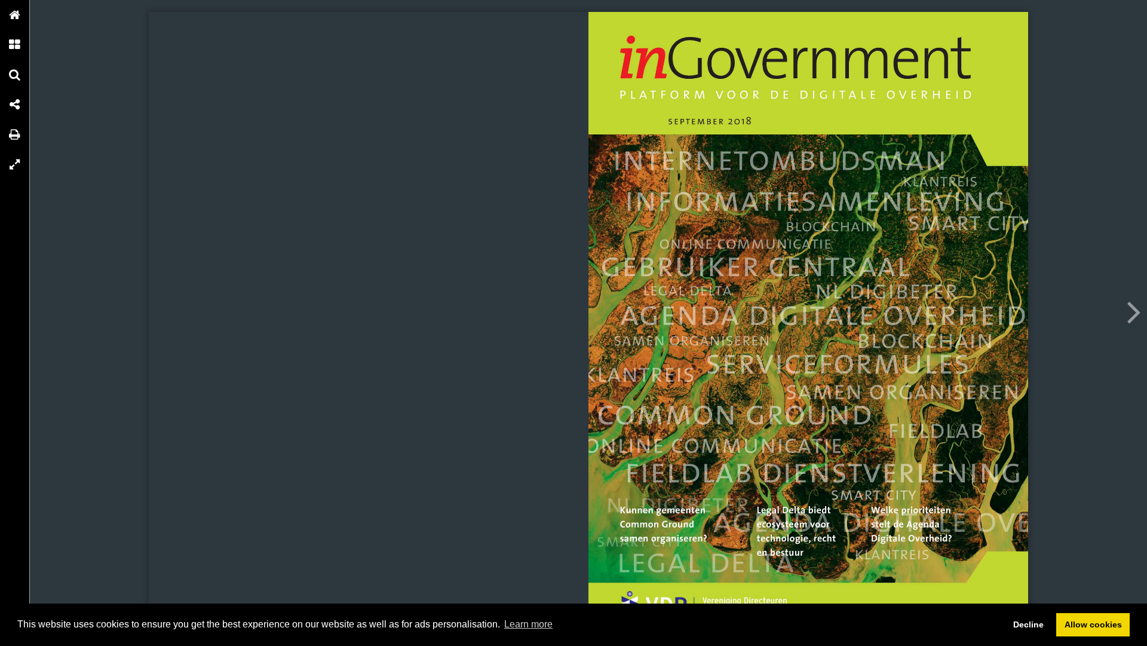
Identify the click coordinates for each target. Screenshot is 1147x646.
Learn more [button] (528, 624)
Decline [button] (1028, 624)
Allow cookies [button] (1093, 624)
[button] (15, 15)
